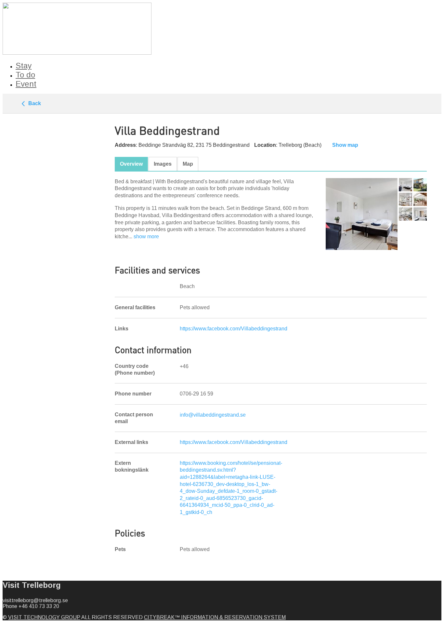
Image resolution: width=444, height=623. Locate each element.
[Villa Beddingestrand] (362, 214)
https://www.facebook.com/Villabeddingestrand (233, 328)
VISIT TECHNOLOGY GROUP (44, 617)
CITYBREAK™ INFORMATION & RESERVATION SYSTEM (215, 617)
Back (34, 103)
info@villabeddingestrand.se (213, 415)
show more (146, 236)
